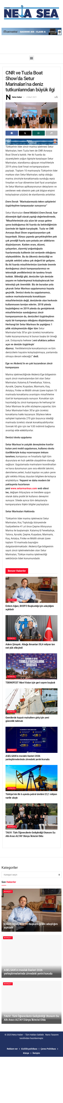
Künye (26, 1053)
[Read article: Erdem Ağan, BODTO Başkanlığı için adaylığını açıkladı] (31, 590)
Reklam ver (12, 1049)
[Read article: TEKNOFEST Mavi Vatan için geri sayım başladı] (31, 666)
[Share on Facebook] (12, 133)
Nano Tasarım (52, 1034)
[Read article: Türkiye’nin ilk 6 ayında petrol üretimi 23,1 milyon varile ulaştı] (31, 778)
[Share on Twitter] (25, 133)
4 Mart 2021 (31, 97)
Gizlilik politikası (29, 1049)
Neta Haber (17, 97)
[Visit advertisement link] (31, 142)
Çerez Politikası (48, 1049)
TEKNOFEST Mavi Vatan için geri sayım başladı (30, 682)
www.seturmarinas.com (24, 488)
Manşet (12, 600)
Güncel (11, 638)
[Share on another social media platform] (51, 133)
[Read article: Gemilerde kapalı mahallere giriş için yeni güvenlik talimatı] (31, 701)
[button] (31, 57)
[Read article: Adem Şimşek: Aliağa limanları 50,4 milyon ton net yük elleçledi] (31, 628)
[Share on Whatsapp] (38, 133)
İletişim (36, 1053)
